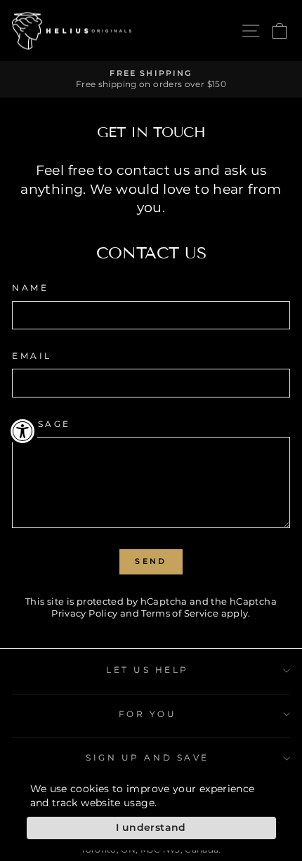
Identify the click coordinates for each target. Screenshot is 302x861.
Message (41, 424)
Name (30, 288)
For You (148, 714)
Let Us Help (147, 670)
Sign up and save (147, 758)
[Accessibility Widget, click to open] (23, 431)
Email (32, 356)
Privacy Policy (84, 613)
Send (150, 561)
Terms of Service (179, 613)
